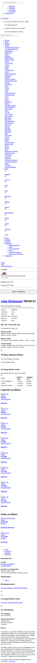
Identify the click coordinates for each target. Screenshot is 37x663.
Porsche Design (10, 142)
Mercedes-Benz (10, 121)
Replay (7, 146)
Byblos (7, 61)
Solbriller (7, 241)
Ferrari (7, 88)
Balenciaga (8, 53)
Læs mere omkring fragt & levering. (12, 602)
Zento (6, 163)
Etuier (10, 247)
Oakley (7, 137)
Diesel (7, 72)
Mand (6, 42)
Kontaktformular (6, 566)
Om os (11, 250)
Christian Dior (9, 70)
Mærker (7, 44)
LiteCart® (12, 661)
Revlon (7, 148)
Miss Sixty (8, 125)
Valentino (8, 158)
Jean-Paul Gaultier (10, 105)
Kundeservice (9, 13)
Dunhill (7, 77)
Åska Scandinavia (10, 167)
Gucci (6, 97)
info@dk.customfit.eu (7, 564)
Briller (7, 238)
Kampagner (8, 256)
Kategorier (8, 551)
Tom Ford (8, 156)
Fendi (6, 86)
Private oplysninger (15, 252)
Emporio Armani (10, 79)
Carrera (7, 65)
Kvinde (7, 40)
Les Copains (9, 114)
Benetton (7, 56)
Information (8, 243)
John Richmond (10, 107)
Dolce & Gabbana (10, 74)
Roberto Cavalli (10, 153)
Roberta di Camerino (11, 151)
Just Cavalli (8, 109)
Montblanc (8, 130)
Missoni (7, 126)
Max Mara (8, 118)
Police (7, 141)
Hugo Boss (8, 102)
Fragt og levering (14, 249)
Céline (7, 67)
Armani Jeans (9, 51)
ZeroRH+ (8, 165)
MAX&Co (8, 119)
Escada (7, 82)
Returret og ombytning (16, 254)
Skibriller (7, 240)
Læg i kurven (18, 292)
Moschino (8, 132)
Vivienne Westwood (11, 160)
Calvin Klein (9, 63)
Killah (7, 111)
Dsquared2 (8, 75)
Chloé (6, 68)
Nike (6, 133)
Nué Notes (8, 135)
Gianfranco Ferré (10, 93)
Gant (6, 91)
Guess (7, 98)
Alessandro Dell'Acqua (12, 47)
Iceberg (7, 104)
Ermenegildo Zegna (11, 81)
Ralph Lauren (9, 144)
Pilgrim (7, 139)
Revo (6, 149)
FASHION (8, 84)
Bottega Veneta (9, 60)
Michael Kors (9, 123)
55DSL (7, 45)
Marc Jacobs (9, 116)
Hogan (7, 100)
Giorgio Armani (10, 95)
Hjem (6, 549)
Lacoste (7, 112)
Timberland (8, 155)
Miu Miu (7, 128)
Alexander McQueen (11, 49)
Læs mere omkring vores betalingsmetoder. (14, 588)
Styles (6, 169)
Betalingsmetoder (14, 245)
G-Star (7, 89)
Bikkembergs (9, 58)
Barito (7, 54)
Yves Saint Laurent (11, 162)
